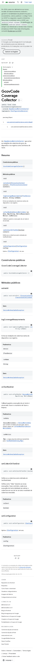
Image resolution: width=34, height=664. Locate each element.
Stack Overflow (5, 641)
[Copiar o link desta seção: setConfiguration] (17, 516)
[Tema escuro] (31, 271)
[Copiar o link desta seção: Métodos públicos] (22, 283)
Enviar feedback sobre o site (11, 656)
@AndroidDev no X (6, 607)
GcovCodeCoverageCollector (13, 166)
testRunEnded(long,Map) (14, 441)
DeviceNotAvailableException (13, 310)
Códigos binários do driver (8, 597)
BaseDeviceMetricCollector (19, 109)
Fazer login (28, 2)
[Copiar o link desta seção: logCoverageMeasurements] (26, 320)
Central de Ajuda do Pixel (8, 632)
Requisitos (4, 585)
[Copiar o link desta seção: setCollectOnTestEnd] (21, 464)
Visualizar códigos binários (9, 591)
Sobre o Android (6, 650)
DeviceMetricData (20, 212)
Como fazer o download (8, 588)
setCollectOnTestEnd (10, 230)
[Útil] (10, 62)
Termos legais (26, 650)
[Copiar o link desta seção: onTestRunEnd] (15, 387)
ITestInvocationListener (18, 185)
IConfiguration (21, 246)
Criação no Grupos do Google (10, 619)
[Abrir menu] (3, 2)
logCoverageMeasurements (12, 196)
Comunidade (17, 650)
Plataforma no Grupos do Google (11, 616)
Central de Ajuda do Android (9, 629)
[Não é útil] (12, 62)
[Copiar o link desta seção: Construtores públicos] (27, 260)
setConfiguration (9, 246)
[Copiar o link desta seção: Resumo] (11, 155)
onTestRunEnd (8, 212)
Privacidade (12, 653)
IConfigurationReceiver (19, 111)
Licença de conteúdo (25, 567)
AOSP (3, 59)
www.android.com (6, 635)
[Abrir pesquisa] (18, 2)
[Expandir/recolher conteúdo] (12, 67)
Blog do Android (6, 610)
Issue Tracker (5, 644)
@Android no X (5, 605)
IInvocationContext (18, 183)
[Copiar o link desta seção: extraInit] (10, 288)
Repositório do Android (8, 583)
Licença (5, 653)
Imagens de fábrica (7, 594)
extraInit (6, 183)
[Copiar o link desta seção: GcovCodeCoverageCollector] (28, 266)
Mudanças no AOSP (14, 31)
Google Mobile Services (8, 638)
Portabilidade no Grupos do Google (11, 622)
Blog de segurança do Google (10, 613)
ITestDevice (26, 196)
